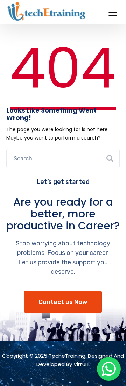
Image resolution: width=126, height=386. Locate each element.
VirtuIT (82, 364)
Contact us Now (63, 302)
